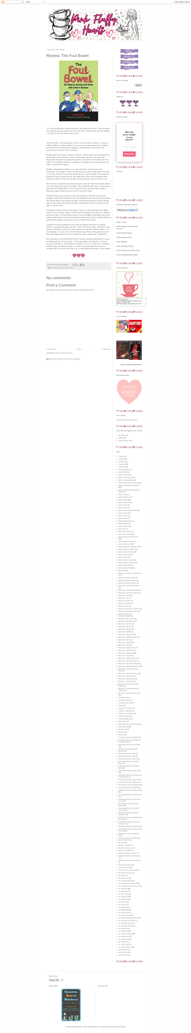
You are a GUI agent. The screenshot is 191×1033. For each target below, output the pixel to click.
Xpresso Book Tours (125, 441)
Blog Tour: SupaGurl (125, 676)
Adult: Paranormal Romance (128, 537)
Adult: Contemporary (125, 480)
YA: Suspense (123, 939)
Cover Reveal (123, 716)
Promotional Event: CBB (126, 753)
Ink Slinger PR (123, 435)
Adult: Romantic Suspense (127, 547)
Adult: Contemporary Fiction (128, 483)
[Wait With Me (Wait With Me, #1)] (122, 332)
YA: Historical (123, 899)
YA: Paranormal (123, 915)
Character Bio (123, 698)
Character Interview (125, 703)
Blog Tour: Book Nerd (125, 634)
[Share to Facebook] (81, 264)
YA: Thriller (122, 942)
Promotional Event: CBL (126, 756)
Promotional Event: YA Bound (128, 834)
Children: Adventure (125, 708)
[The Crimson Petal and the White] (122, 358)
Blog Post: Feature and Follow (128, 586)
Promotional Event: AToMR (127, 737)
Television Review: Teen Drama (129, 860)
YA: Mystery (122, 907)
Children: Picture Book (126, 713)
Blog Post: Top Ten (124, 626)
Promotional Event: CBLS (127, 759)
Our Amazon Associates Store (129, 250)
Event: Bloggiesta (124, 719)
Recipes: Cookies (124, 845)
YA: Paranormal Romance (127, 918)
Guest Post (122, 729)
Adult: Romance (124, 544)
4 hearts (121, 464)
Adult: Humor (122, 518)
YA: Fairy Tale (123, 894)
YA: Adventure (123, 878)
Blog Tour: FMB (123, 645)
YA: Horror (122, 902)
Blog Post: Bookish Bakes (127, 583)
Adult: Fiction (122, 505)
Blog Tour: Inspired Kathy (127, 658)
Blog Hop (121, 570)
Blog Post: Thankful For (126, 621)
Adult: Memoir (123, 524)
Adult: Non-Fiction (124, 531)
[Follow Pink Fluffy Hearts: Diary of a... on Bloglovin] (127, 211)
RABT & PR (122, 438)
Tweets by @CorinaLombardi (126, 420)
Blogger (123, 1027)
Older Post (106, 349)
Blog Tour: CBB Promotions (127, 637)
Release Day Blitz (124, 850)
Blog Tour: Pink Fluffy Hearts (128, 664)
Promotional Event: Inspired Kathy (130, 790)
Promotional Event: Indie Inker (128, 780)
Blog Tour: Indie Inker (125, 650)
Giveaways (122, 727)
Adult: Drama (122, 494)
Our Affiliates (122, 242)
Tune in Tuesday (124, 867)
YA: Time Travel (123, 944)
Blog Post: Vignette (125, 629)
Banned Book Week (125, 568)
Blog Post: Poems (124, 601)
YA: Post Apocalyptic (125, 923)
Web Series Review (125, 873)
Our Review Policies (125, 233)
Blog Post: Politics (124, 603)
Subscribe (129, 154)
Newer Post (51, 349)
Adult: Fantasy (123, 502)
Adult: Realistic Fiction (126, 541)
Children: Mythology (125, 711)
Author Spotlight (124, 565)
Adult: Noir (122, 529)
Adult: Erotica (123, 500)
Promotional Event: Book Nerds (129, 745)
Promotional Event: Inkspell (127, 788)
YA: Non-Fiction (123, 913)
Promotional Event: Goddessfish (129, 771)
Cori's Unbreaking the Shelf (128, 255)
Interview (121, 732)
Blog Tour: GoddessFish (126, 648)
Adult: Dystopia (123, 497)
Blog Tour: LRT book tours (127, 661)
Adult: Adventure (124, 469)
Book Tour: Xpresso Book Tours (129, 693)
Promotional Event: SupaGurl (128, 826)
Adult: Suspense (124, 555)
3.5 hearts (121, 462)
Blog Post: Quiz (123, 606)
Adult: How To (123, 516)
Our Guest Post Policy (126, 246)
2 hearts (121, 456)
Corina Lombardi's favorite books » (131, 364)
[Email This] (73, 264)
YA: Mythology (123, 910)
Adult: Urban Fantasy (125, 560)
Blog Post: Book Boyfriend (127, 580)
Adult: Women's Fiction (126, 563)
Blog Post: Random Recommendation (125, 615)
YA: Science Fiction (125, 934)
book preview (123, 950)
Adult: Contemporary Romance (129, 485)
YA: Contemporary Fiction (127, 883)
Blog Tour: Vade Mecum (126, 679)
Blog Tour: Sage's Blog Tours (128, 673)
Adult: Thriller (123, 557)
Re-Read (121, 843)
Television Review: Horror (127, 853)
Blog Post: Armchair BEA (127, 578)
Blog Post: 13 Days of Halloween (129, 573)
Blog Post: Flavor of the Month (128, 590)
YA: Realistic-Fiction (125, 926)
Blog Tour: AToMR (124, 632)
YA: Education (123, 891)
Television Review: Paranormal (129, 856)
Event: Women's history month (128, 724)
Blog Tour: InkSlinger (125, 653)
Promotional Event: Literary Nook (129, 795)
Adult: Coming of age (125, 477)
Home (79, 349)
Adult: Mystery (123, 526)
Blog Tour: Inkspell (124, 656)
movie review (123, 955)
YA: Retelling (122, 928)
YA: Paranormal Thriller (126, 920)
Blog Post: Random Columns (128, 609)
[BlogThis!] (76, 264)
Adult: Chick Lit (123, 475)
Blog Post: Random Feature (128, 611)
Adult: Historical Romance (127, 510)
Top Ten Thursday (124, 865)
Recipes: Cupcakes (125, 848)
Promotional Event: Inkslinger (128, 785)
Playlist (120, 735)
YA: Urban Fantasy (124, 947)
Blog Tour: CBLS (124, 640)
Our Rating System (125, 237)
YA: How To (122, 904)
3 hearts (54, 268)
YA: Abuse (121, 875)
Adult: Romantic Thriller (126, 549)
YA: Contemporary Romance (128, 886)
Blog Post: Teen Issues (126, 619)
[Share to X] (78, 264)
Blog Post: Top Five (125, 624)
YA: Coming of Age (124, 881)
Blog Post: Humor (124, 595)
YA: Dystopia (122, 889)
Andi (98, 1027)
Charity (120, 706)
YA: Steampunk (123, 936)
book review (70, 268)
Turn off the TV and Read (127, 870)
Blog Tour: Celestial (125, 642)
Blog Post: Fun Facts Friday (127, 593)
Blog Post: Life (123, 598)
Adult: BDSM (122, 472)
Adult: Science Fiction (125, 552)
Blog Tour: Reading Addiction (128, 666)
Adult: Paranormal (124, 534)
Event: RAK (122, 721)
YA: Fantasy (122, 897)
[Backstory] (135, 332)
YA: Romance (123, 931)
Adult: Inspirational (124, 521)
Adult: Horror (122, 513)
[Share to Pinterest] (83, 264)
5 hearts (121, 467)
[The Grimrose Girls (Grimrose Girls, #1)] (135, 359)
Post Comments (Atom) (64, 353)
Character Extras (124, 700)
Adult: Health (61, 268)
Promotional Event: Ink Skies (128, 782)
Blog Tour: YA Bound (125, 681)
